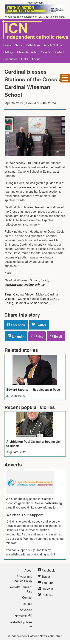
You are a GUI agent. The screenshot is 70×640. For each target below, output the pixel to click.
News (18, 45)
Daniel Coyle (49, 298)
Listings (8, 52)
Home (7, 45)
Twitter (40, 325)
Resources (10, 59)
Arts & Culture (53, 45)
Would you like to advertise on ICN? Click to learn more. (35, 16)
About (36, 59)
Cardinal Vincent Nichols (29, 294)
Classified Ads (26, 52)
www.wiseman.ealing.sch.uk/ (25, 284)
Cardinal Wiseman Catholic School (32, 296)
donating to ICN (44, 554)
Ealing (9, 303)
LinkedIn (17, 336)
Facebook (17, 325)
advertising (54, 503)
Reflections (33, 45)
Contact (59, 52)
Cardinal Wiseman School (32, 303)
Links (24, 59)
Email (57, 336)
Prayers (45, 52)
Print (39, 336)
